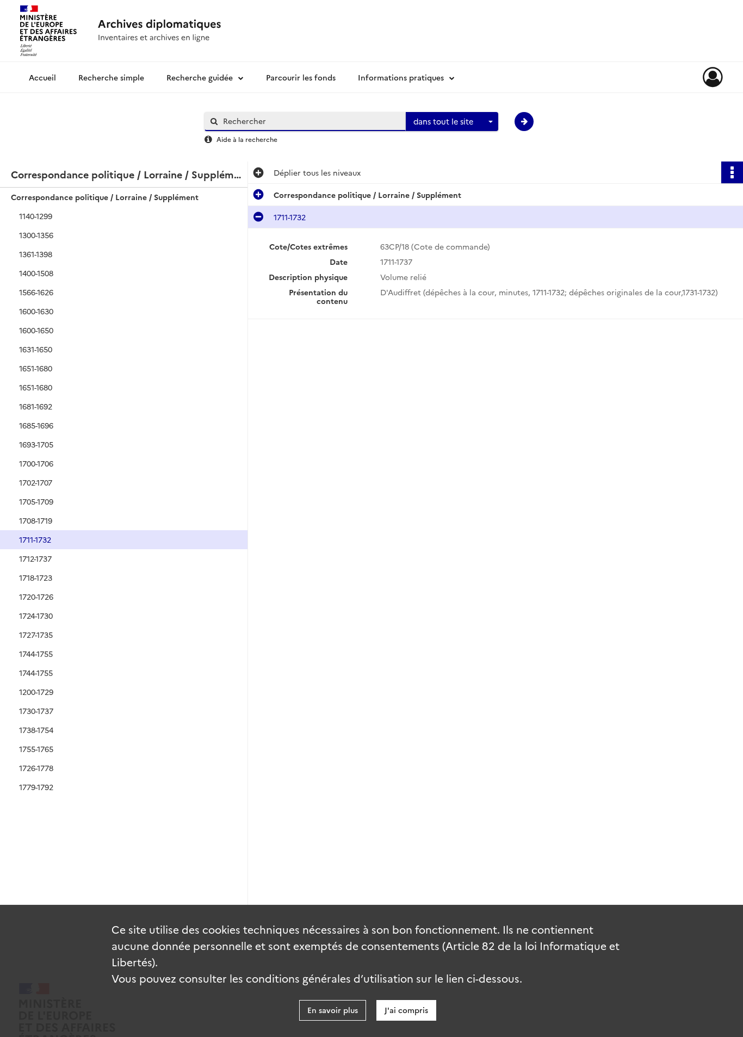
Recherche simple (111, 77)
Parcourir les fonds (301, 77)
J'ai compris (406, 1009)
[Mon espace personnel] (712, 77)
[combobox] (452, 122)
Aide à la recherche (246, 139)
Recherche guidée (199, 77)
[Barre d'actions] (732, 172)
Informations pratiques (401, 77)
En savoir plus (332, 1009)
